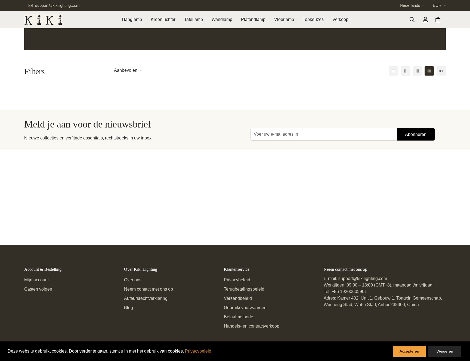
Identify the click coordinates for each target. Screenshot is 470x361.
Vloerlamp (284, 19)
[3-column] (417, 71)
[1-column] (393, 71)
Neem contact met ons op (148, 289)
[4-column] (429, 71)
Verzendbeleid (238, 298)
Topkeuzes (313, 19)
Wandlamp (222, 19)
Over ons (132, 280)
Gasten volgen (38, 289)
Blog (128, 307)
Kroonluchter (163, 19)
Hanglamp (132, 19)
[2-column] (405, 71)
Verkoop (340, 19)
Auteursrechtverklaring (146, 298)
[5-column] (441, 71)
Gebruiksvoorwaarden (245, 307)
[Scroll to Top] (459, 331)
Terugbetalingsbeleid (244, 289)
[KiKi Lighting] (43, 19)
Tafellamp (193, 19)
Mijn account (36, 280)
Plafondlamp (253, 19)
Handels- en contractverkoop (251, 326)
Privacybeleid (237, 280)
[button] (438, 19)
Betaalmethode (238, 317)
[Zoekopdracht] (412, 20)
